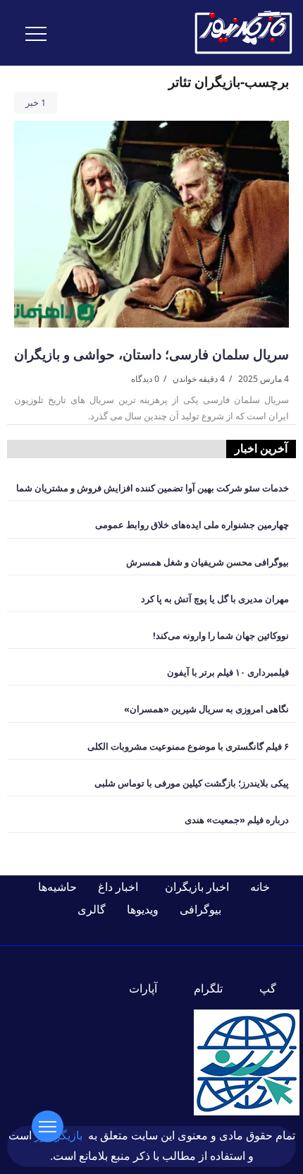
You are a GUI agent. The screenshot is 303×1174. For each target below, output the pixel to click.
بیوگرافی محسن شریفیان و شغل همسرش (207, 562)
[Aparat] (151, 988)
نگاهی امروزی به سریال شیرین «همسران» (206, 708)
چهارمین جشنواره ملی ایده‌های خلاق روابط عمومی (192, 524)
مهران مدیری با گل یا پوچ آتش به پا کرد (215, 598)
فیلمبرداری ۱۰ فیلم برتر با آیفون (228, 672)
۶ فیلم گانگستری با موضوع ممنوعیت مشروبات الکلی (188, 746)
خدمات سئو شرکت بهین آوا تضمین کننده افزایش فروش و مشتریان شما (152, 487)
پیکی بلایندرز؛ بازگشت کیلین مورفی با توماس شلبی (191, 783)
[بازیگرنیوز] (243, 32)
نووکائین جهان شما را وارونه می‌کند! (221, 635)
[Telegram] (216, 988)
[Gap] (276, 988)
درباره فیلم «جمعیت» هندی (237, 819)
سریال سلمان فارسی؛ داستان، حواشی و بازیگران (151, 354)
